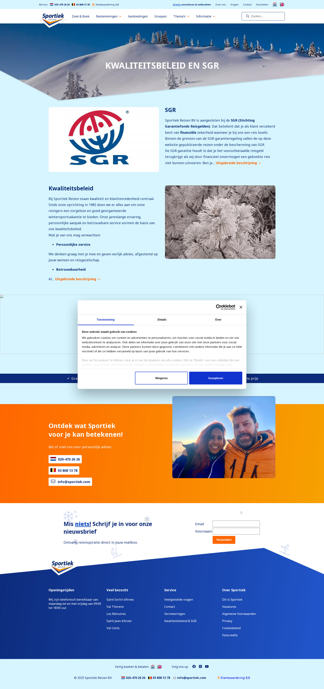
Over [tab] (218, 319)
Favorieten (262, 4)
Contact (247, 4)
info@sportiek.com (74, 481)
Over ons (220, 4)
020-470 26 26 (62, 4)
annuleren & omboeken (192, 4)
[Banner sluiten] (241, 307)
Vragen (234, 4)
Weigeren (161, 378)
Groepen (160, 16)
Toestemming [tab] (106, 319)
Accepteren (215, 378)
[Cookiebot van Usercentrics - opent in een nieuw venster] (218, 307)
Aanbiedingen (138, 16)
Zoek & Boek (80, 16)
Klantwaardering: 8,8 (107, 4)
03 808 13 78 (83, 4)
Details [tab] (162, 319)
